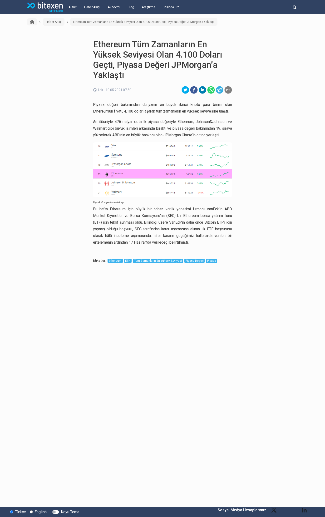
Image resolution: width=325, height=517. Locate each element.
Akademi (114, 7)
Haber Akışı (92, 7)
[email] (228, 90)
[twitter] (185, 90)
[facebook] (194, 90)
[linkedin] (202, 90)
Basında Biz (171, 7)
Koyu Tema (70, 512)
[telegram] (219, 90)
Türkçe (20, 512)
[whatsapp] (211, 90)
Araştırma (148, 7)
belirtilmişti (178, 242)
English (40, 512)
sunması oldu (131, 222)
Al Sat (73, 7)
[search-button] (294, 7)
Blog (131, 7)
